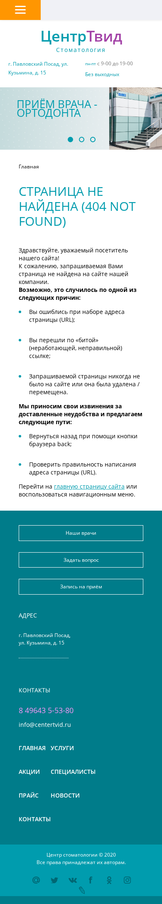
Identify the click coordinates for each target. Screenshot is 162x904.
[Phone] (141, 9)
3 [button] (92, 139)
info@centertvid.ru (45, 724)
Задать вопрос (81, 559)
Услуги (62, 748)
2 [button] (81, 139)
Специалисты (73, 772)
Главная (32, 748)
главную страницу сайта (89, 486)
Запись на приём (81, 586)
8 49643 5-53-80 (46, 710)
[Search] (101, 9)
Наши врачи (81, 532)
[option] (81, 118)
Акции (29, 772)
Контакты (35, 819)
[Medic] (60, 9)
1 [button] (70, 139)
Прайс (29, 795)
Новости (65, 795)
